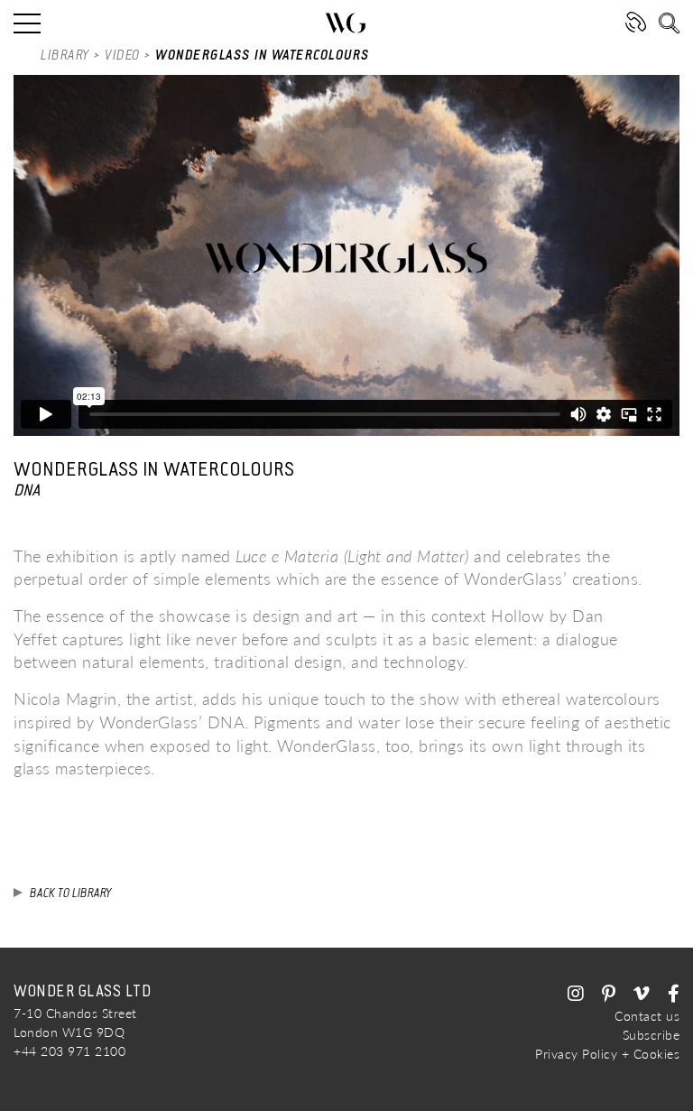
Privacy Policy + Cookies (607, 1053)
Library (65, 55)
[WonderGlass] (346, 23)
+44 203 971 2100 (69, 1051)
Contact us (646, 1015)
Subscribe (651, 1034)
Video (122, 55)
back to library (71, 893)
